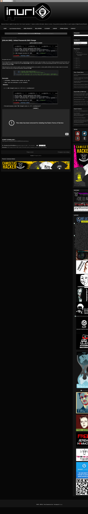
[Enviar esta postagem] (37, 145)
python (28, 147)
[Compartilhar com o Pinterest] (45, 145)
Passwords (24, 147)
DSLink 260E (15, 147)
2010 (76, 67)
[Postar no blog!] (41, 145)
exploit (20, 147)
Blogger (60, 504)
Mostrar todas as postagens (47, 33)
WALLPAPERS (38, 28)
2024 (76, 50)
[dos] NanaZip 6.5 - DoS (79, 99)
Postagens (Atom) (37, 155)
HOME (5, 28)
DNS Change (10, 147)
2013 (76, 61)
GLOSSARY (47, 28)
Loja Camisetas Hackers (15, 28)
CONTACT (73, 28)
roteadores (32, 147)
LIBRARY (55, 28)
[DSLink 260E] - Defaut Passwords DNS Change (19, 40)
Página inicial (30, 152)
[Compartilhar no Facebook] (43, 145)
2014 (76, 60)
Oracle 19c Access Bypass (79, 117)
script (39, 147)
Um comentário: (32, 145)
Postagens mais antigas (64, 152)
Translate (84, 44)
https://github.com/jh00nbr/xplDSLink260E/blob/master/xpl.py (15, 141)
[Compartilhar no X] (42, 145)
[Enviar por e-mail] (39, 145)
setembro (79, 52)
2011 (76, 65)
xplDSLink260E (43, 147)
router (36, 147)
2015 (76, 58)
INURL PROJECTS (28, 28)
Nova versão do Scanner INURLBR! (81, 55)
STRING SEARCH (64, 28)
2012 (76, 63)
